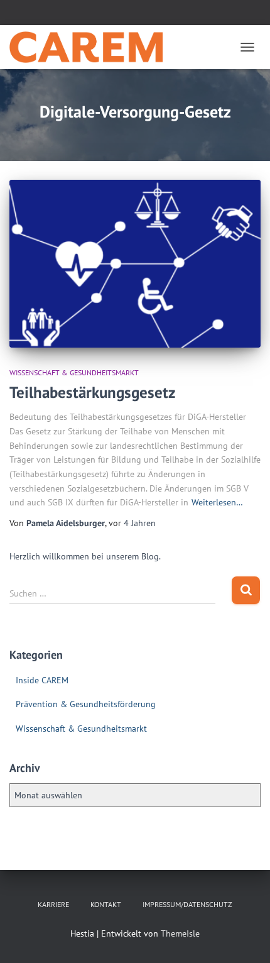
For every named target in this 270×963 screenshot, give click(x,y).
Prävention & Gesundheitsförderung (86, 704)
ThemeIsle (180, 933)
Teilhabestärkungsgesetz (92, 392)
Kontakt (105, 904)
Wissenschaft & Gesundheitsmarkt (74, 372)
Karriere (53, 904)
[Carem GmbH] (90, 47)
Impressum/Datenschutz (187, 904)
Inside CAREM (42, 680)
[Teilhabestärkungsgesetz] (135, 264)
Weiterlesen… (217, 502)
